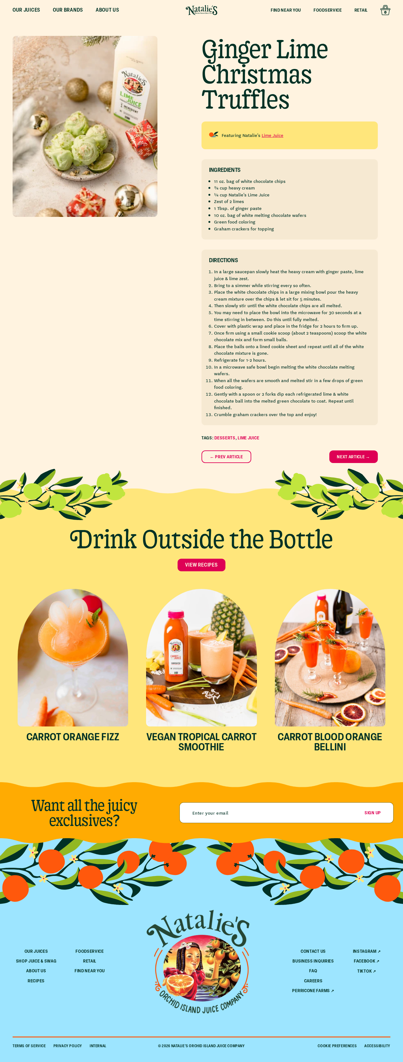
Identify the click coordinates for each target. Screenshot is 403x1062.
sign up (373, 813)
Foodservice (328, 10)
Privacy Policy (68, 1046)
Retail (361, 10)
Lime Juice (272, 135)
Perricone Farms (311, 990)
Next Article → (353, 457)
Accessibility (377, 1046)
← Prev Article (226, 457)
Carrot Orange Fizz (73, 737)
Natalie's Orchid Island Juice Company (208, 1045)
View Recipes (201, 564)
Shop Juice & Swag (36, 960)
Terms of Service (29, 1046)
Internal (98, 1046)
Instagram (365, 951)
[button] (26, 10)
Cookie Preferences (337, 1046)
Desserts (225, 438)
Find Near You (286, 10)
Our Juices (36, 951)
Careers (313, 980)
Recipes (36, 980)
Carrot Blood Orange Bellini (330, 742)
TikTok (364, 971)
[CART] (385, 10)
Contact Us (313, 951)
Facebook (365, 960)
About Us (36, 970)
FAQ (313, 970)
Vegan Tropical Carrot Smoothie (201, 742)
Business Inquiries (313, 960)
